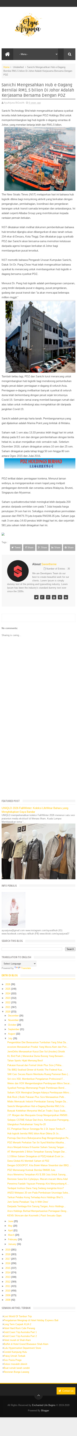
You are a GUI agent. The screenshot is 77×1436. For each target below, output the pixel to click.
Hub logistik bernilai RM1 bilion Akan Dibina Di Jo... (34, 1133)
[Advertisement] (38, 755)
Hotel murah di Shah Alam (17, 1340)
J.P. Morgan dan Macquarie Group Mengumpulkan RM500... (38, 1115)
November (13, 1020)
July (10, 1038)
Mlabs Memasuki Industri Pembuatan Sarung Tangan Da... (37, 1101)
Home (6, 67)
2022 (8, 1002)
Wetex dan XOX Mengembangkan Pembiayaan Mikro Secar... (39, 1083)
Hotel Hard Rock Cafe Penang (19, 1328)
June (11, 1221)
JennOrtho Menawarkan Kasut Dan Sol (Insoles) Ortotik (36, 1051)
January (12, 1244)
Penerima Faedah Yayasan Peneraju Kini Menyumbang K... (38, 1183)
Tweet (18, 547)
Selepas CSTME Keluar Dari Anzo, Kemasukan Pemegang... (39, 1120)
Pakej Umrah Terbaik (14, 1356)
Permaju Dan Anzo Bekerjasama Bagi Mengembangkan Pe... (39, 1138)
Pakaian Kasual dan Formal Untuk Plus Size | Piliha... (35, 1065)
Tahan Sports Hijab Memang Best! (25, 1060)
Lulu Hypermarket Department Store (22, 1348)
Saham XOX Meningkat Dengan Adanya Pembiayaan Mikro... (39, 1092)
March (11, 1235)
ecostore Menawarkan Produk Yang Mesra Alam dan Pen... (38, 1047)
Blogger (45, 1410)
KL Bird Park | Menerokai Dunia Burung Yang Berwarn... (36, 1056)
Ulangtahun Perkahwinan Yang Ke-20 (26, 1124)
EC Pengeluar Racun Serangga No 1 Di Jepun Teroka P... (37, 1129)
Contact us (68, 1390)
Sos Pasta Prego (12, 1360)
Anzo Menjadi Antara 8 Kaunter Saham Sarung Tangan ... (37, 1147)
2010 (8, 1290)
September (14, 1029)
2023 (8, 998)
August (12, 1033)
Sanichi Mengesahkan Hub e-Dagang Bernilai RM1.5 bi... (36, 1106)
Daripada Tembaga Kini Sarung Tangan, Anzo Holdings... (36, 1206)
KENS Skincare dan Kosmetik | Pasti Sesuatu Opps (34, 1215)
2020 (8, 1011)
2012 (8, 1281)
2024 (8, 993)
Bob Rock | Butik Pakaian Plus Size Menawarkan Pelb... (36, 1097)
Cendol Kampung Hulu (15, 1352)
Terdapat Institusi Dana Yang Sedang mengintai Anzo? (35, 1188)
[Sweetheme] (36, 597)
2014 (8, 1272)
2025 (8, 988)
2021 (8, 1007)
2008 (8, 1299)
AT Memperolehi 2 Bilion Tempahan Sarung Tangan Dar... (37, 1151)
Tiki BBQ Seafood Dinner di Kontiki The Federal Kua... (35, 1069)
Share (30, 547)
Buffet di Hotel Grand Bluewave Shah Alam (26, 1344)
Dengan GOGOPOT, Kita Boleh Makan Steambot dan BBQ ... (39, 1165)
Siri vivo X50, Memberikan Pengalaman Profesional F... (36, 1079)
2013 (8, 1277)
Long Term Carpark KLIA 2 (17, 1324)
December (13, 1015)
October (12, 1024)
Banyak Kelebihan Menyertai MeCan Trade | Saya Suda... (37, 1110)
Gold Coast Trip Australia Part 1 (20, 1332)
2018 (8, 1254)
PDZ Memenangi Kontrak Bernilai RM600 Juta (31, 1170)
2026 (8, 984)
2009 (8, 1295)
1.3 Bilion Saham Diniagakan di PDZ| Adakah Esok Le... (36, 1156)
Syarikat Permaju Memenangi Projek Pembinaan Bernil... (36, 1088)
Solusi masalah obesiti (15, 1364)
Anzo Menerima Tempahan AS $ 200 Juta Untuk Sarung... (37, 1174)
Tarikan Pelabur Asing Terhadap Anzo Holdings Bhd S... (36, 1197)
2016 (8, 1263)
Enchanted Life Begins (44, 1405)
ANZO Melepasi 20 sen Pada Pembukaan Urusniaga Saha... (38, 1192)
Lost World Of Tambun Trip (18, 1316)
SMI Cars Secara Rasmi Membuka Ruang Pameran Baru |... (38, 1074)
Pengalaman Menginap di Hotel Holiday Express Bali (31, 1320)
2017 (8, 1258)
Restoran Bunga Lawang (16, 1372)
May (10, 1225)
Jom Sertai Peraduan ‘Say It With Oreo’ (27, 1202)
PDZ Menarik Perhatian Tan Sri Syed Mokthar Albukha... (36, 1142)
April (10, 1230)
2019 (8, 1249)
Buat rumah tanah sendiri (17, 1368)
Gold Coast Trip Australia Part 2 (20, 1336)
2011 (8, 1286)
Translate (26, 968)
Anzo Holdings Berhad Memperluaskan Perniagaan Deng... (37, 1211)
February (13, 1239)
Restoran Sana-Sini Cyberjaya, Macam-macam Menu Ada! (37, 1179)
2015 (8, 1268)
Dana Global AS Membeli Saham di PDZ (28, 1161)
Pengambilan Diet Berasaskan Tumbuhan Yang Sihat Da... (37, 1042)
